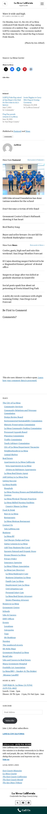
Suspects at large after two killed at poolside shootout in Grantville (21, 276)
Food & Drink (9, 510)
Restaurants (9, 517)
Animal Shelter (11, 454)
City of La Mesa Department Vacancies (21, 447)
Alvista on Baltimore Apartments (21, 469)
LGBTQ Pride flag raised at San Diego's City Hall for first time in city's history (12, 101)
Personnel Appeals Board (15, 432)
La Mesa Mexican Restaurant (17, 521)
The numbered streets (13, 645)
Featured (17, 131)
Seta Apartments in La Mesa (18, 465)
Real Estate (8, 458)
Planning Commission (14, 435)
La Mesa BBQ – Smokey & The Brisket (20, 671)
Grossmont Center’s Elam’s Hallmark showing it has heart (21, 218)
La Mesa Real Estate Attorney (19, 596)
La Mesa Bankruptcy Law (17, 573)
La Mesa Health (10, 484)
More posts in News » (37, 245)
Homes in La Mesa (11, 603)
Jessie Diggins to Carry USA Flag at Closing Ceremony (32, 100)
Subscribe (10, 720)
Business (6, 532)
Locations (8, 626)
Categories (9, 630)
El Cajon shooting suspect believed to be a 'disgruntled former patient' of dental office (23, 264)
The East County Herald (13, 779)
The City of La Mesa (11, 402)
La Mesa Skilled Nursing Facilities (19, 502)
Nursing (6, 641)
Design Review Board (13, 417)
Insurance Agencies (13, 562)
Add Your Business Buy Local (17, 547)
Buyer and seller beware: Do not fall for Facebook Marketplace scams (22, 236)
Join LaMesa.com (11, 528)
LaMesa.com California (13, 734)
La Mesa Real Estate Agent (16, 473)
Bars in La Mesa (11, 513)
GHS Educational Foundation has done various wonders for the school (22, 200)
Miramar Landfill (10, 675)
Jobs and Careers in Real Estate (17, 660)
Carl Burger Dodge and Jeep (16, 540)
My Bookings (10, 637)
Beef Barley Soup (11, 226)
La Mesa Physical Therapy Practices (20, 498)
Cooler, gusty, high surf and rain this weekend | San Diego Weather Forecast (22, 252)
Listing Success (9, 480)
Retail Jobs (7, 656)
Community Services (13, 406)
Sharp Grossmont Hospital (15, 663)
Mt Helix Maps (9, 648)
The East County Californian (15, 776)
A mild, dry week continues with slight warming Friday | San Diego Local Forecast (22, 298)
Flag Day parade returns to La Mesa (10, 115)
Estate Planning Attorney (17, 600)
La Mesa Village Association (16, 566)
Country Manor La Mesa (16, 506)
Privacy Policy (10, 558)
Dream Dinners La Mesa (15, 555)
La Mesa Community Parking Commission (23, 428)
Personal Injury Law (15, 592)
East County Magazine (12, 770)
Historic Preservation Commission (19, 424)
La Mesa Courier (10, 773)
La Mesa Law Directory (14, 570)
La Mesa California (23, 3)
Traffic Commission (13, 439)
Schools (6, 611)
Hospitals (8, 488)
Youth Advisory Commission (17, 443)
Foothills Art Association (14, 667)
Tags (6, 633)
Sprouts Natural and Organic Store (20, 551)
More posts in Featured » (36, 160)
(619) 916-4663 (10, 688)
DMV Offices (8, 618)
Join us (6, 759)
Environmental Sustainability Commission (23, 420)
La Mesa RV (9, 536)
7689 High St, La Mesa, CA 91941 (17, 685)
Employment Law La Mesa (17, 585)
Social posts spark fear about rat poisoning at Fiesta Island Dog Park (21, 287)
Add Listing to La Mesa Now (15, 477)
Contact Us (8, 525)
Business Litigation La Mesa (18, 577)
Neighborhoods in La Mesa (16, 450)
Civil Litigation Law (14, 588)
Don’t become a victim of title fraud (21, 208)
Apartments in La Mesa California (19, 462)
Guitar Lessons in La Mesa (16, 543)
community (8, 137)
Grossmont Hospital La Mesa (16, 652)
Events (6, 622)
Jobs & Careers (9, 615)
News (28, 131)
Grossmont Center (11, 607)
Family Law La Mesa (15, 581)
